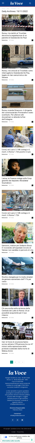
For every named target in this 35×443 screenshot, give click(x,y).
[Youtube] (22, 420)
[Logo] (16, 3)
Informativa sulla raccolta (11, 441)
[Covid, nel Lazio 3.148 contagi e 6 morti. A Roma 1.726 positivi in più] (17, 136)
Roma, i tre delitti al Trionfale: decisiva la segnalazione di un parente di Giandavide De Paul (14, 35)
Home (3, 8)
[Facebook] (12, 420)
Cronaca (4, 30)
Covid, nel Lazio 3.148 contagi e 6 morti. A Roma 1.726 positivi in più (16, 151)
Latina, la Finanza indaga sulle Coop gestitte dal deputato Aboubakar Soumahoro (17, 180)
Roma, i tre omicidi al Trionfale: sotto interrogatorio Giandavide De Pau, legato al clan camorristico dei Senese (17, 74)
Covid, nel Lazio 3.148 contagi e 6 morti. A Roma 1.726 (16, 214)
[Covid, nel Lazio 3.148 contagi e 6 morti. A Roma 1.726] (17, 200)
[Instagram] (17, 420)
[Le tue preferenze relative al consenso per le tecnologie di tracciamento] (32, 440)
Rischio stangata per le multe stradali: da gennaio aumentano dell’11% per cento (17, 279)
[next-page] (22, 362)
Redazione (5, 40)
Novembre (13, 8)
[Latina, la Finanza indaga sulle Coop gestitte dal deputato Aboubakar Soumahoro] (17, 167)
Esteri (3, 339)
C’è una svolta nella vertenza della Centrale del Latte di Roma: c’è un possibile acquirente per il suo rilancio (16, 311)
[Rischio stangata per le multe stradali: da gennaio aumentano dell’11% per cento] (17, 266)
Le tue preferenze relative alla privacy (19, 437)
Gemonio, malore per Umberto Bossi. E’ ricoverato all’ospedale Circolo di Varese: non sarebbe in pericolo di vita (17, 247)
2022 (8, 8)
